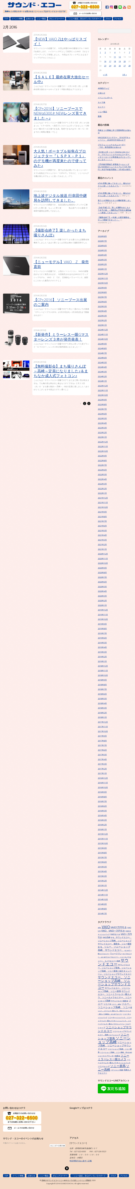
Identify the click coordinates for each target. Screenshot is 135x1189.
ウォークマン (116, 953)
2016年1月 (102, 829)
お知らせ (29, 19)
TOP (6, 19)
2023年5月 (102, 418)
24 (110, 65)
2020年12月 (103, 554)
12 (120, 57)
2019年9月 (102, 624)
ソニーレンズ (104, 1066)
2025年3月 (102, 316)
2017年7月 (102, 745)
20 (125, 61)
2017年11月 (103, 726)
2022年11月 (103, 446)
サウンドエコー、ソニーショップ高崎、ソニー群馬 (114, 990)
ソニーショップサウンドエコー (115, 1029)
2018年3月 (102, 708)
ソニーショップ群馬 (113, 1036)
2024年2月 (102, 376)
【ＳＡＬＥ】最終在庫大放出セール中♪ (61, 79)
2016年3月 (102, 820)
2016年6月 (102, 806)
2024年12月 (103, 329)
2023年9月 (102, 399)
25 (115, 65)
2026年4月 (102, 255)
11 (115, 57)
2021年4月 (102, 535)
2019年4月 (102, 647)
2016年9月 (102, 792)
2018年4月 (102, 703)
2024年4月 (102, 367)
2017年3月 (102, 764)
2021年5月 (102, 530)
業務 (100, 116)
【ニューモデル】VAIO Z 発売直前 (61, 264)
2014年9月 (102, 904)
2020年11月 (103, 558)
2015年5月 (102, 867)
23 (105, 65)
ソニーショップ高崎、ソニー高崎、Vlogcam (116, 1052)
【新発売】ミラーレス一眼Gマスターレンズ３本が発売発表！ (61, 337)
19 (120, 61)
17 (110, 61)
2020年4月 (102, 591)
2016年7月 (102, 801)
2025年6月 (102, 301)
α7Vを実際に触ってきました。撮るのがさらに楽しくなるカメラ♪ (114, 184)
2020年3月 (102, 596)
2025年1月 (102, 325)
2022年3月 (102, 484)
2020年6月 (102, 582)
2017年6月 (102, 750)
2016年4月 (102, 815)
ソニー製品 (41, 19)
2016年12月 (103, 778)
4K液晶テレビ (103, 88)
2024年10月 (103, 339)
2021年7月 (102, 521)
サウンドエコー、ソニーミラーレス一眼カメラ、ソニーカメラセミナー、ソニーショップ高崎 (115, 996)
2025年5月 (102, 306)
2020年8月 (102, 572)
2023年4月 (102, 423)
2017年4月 (102, 759)
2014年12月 (103, 890)
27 (125, 65)
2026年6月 (102, 245)
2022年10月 (103, 451)
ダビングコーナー (56, 19)
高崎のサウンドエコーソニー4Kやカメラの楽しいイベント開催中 (66, 1180)
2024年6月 (102, 358)
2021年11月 (103, 502)
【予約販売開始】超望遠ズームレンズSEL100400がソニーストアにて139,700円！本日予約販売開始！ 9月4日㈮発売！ (115, 167)
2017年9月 (102, 736)
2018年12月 (103, 666)
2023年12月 (103, 386)
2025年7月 (102, 297)
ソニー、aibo (116, 1004)
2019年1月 (102, 661)
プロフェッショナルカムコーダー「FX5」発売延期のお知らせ (112, 145)
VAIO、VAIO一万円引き (113, 930)
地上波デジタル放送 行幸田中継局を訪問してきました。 (60, 198)
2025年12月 (103, 273)
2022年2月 (102, 488)
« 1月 (105, 74)
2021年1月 (102, 549)
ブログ (108, 19)
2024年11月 (103, 334)
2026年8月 (102, 236)
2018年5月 (102, 698)
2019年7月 (102, 633)
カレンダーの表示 (56, 1145)
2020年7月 (102, 577)
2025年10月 (103, 283)
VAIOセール (115, 934)
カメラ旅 (101, 102)
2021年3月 (102, 540)
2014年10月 (103, 899)
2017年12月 (103, 722)
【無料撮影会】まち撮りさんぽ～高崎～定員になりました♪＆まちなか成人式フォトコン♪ (61, 371)
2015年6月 (102, 862)
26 (120, 65)
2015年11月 (103, 838)
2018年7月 (102, 689)
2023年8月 (102, 404)
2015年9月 (102, 848)
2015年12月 (103, 834)
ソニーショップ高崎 (114, 1039)
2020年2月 (102, 600)
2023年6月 (102, 414)
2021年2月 (102, 544)
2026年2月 (102, 264)
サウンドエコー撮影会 (119, 1001)
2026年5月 (102, 250)
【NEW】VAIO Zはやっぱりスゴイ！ (60, 41)
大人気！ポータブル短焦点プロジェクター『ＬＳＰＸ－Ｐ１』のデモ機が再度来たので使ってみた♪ (60, 158)
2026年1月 (102, 269)
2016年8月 (102, 797)
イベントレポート (105, 97)
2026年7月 (102, 241)
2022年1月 (102, 493)
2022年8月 (102, 460)
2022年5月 (102, 474)
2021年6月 (102, 526)
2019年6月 (102, 638)
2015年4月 (102, 871)
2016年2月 (102, 824)
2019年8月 (102, 628)
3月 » (124, 74)
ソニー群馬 (118, 1066)
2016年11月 (103, 782)
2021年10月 (103, 507)
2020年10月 (103, 563)
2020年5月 (102, 586)
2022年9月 (102, 456)
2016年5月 (102, 810)
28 (129, 65)
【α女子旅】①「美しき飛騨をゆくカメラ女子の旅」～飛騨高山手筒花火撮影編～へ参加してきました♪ (114, 210)
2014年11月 (103, 895)
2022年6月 (102, 470)
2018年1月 (102, 717)
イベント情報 (17, 19)
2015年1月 (102, 885)
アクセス (118, 19)
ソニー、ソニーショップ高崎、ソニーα (115, 1005)
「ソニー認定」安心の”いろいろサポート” (84, 19)
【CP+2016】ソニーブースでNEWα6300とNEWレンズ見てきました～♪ (60, 113)
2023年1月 (102, 437)
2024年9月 (102, 344)
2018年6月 (102, 694)
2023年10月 (103, 395)
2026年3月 (102, 259)
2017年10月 (103, 731)
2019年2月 (102, 656)
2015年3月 (102, 876)
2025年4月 (102, 311)
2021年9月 (102, 512)
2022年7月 (102, 465)
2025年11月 (103, 278)
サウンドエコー (113, 962)
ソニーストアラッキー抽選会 (109, 1056)
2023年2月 (102, 432)
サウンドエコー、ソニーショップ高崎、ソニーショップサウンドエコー (114, 982)
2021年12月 (103, 498)
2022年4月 (102, 479)
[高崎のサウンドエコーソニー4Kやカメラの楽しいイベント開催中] (34, 6)
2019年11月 (103, 614)
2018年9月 (102, 680)
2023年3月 (102, 428)
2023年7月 (102, 409)
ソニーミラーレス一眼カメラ (113, 1057)
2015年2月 (102, 880)
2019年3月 (102, 652)
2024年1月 (102, 381)
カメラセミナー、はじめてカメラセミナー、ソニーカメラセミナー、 (115, 957)
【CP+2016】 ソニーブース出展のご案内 (60, 302)
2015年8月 (102, 852)
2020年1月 (102, 605)
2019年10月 (103, 619)
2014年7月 (102, 913)
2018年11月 (103, 670)
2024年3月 (102, 371)
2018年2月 (102, 712)
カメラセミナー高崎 (112, 961)
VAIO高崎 (106, 937)
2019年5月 (102, 642)
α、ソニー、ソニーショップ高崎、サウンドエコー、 (114, 948)
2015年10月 (103, 843)
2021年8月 (102, 516)
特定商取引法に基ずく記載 (81, 1161)
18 (115, 61)
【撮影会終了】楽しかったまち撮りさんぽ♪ (60, 232)
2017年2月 (102, 768)
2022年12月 (103, 442)
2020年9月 (102, 568)
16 (105, 61)
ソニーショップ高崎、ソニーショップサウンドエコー (114, 1045)
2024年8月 (102, 348)
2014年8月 (102, 909)
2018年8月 (102, 684)
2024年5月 (102, 362)
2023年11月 (103, 390)
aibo (99, 927)
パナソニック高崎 (117, 1070)
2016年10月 (103, 787)
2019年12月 (103, 610)
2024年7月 (102, 353)
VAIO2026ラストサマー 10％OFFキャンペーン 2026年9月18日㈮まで (114, 138)
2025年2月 (102, 320)
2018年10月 (103, 675)
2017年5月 (102, 754)
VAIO (106, 926)
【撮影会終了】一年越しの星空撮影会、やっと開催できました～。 (114, 218)
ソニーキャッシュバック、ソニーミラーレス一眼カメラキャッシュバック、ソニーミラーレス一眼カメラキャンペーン (115, 1020)
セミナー (101, 107)
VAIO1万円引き (118, 927)
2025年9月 (102, 287)
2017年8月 (102, 740)
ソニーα (107, 1004)
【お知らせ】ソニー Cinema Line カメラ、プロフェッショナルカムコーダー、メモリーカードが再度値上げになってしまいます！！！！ (114, 156)
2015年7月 (102, 857)
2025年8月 (102, 292)
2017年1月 (102, 773)
